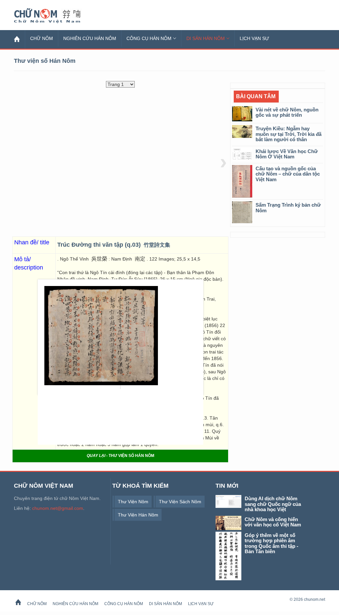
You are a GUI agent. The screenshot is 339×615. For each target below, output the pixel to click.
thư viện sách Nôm (180, 501)
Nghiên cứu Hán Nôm (89, 38)
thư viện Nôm (133, 501)
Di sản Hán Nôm (205, 38)
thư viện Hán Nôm (138, 514)
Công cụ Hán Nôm (148, 38)
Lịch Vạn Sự (254, 38)
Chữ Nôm (55, 15)
